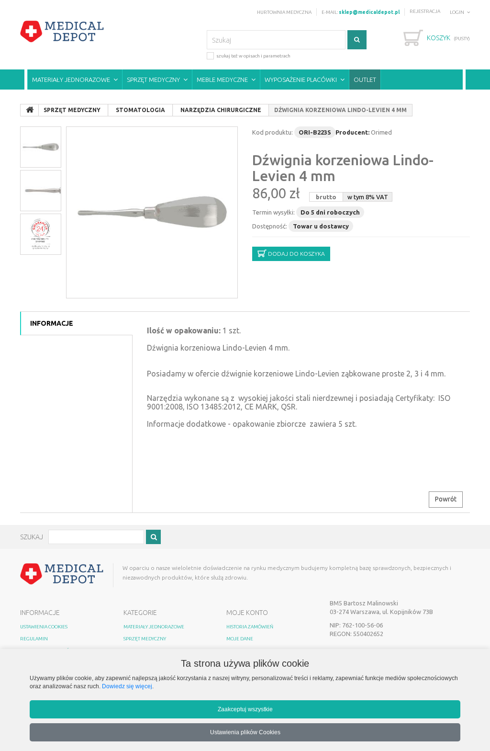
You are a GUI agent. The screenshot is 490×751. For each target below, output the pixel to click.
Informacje (51, 323)
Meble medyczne (222, 79)
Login (457, 12)
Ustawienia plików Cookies (245, 732)
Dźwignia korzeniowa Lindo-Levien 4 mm (343, 168)
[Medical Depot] (62, 32)
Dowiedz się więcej (127, 686)
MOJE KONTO (247, 612)
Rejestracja (425, 11)
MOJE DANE (239, 638)
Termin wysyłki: (273, 212)
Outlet (365, 79)
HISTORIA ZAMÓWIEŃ (249, 626)
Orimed (381, 132)
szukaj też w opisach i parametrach (253, 55)
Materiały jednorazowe (71, 79)
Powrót (446, 499)
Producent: (352, 132)
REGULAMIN (34, 638)
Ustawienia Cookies (43, 626)
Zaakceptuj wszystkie (245, 709)
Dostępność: (269, 226)
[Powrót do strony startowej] (30, 110)
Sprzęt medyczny (153, 79)
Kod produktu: (272, 132)
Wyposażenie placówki (301, 79)
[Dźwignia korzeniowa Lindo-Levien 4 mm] (152, 212)
